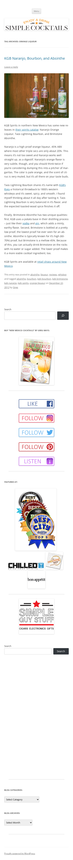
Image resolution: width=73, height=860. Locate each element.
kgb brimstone (60, 278)
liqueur (44, 274)
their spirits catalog (26, 129)
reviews (53, 274)
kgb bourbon (44, 278)
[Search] (63, 315)
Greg (15, 287)
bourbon (31, 278)
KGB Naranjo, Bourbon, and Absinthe (34, 58)
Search (7, 309)
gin (37, 223)
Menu (36, 11)
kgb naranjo (10, 283)
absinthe (35, 274)
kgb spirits (23, 283)
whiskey (62, 274)
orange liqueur (37, 283)
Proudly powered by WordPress (19, 853)
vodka (26, 223)
